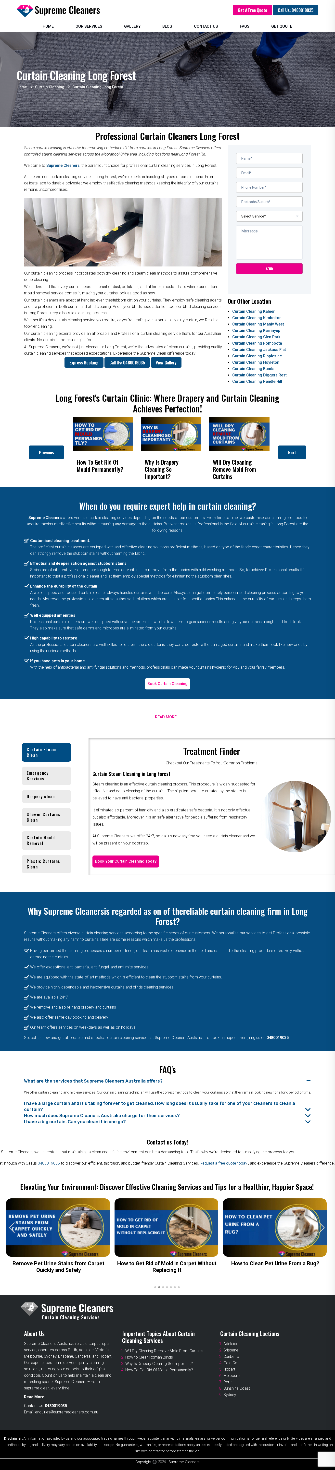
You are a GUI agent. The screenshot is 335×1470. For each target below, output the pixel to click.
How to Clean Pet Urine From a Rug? (275, 1263)
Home (48, 26)
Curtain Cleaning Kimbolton (257, 317)
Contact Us (206, 26)
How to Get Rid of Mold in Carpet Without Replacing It (167, 1266)
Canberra (231, 1356)
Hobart (229, 1369)
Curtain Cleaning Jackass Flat (259, 349)
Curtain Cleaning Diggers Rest (259, 375)
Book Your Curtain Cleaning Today (125, 861)
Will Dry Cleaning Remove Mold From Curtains (164, 1351)
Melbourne (232, 1375)
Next (292, 452)
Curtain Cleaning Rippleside (257, 356)
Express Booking (84, 362)
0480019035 (278, 1037)
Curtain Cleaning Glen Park (256, 337)
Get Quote (281, 26)
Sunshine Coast (236, 1388)
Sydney (229, 1394)
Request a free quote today (224, 1163)
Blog (167, 26)
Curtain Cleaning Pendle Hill (257, 381)
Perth (227, 1382)
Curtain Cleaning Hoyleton (255, 362)
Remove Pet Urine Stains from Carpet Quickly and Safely (58, 1266)
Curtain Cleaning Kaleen (253, 311)
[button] (322, 1227)
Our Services (89, 26)
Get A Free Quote (252, 10)
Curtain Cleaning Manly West (258, 324)
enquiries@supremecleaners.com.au (66, 1412)
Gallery (132, 26)
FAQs (244, 26)
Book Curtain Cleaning (167, 683)
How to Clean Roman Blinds (149, 1357)
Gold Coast (233, 1363)
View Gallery (166, 362)
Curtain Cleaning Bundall (254, 368)
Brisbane (230, 1350)
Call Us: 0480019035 (295, 10)
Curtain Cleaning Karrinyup (256, 330)
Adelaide (230, 1343)
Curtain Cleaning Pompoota (257, 343)
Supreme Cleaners (63, 165)
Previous (46, 452)
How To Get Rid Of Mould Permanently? (159, 1370)
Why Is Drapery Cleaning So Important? (159, 1363)
